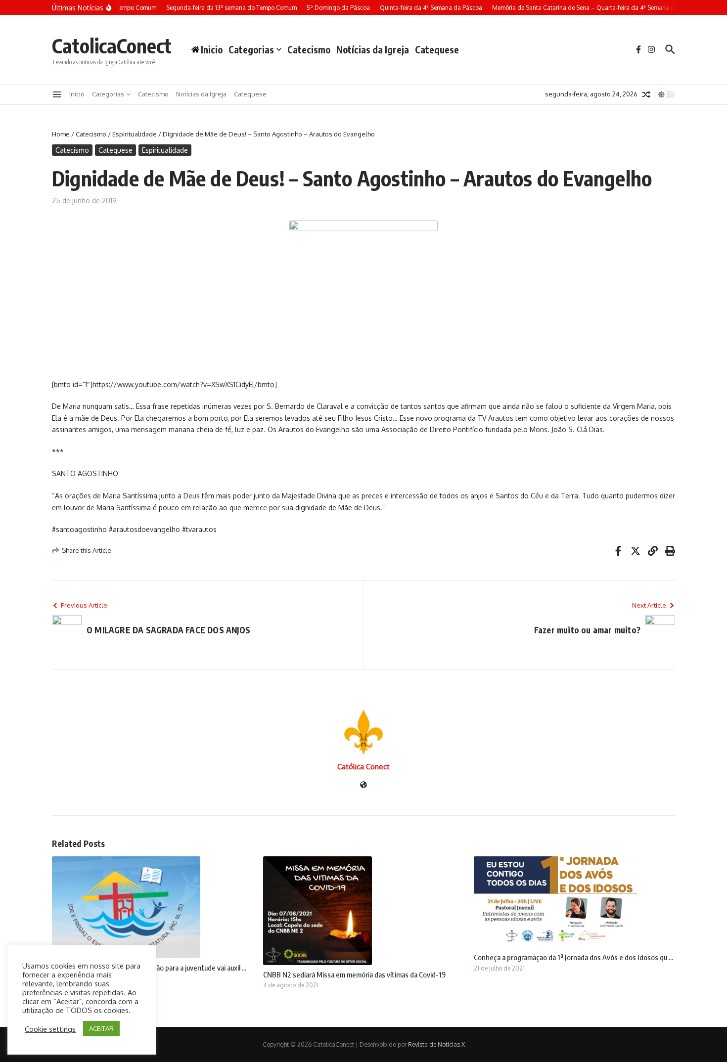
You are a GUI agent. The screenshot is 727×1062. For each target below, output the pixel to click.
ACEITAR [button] (101, 1028)
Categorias (251, 49)
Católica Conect (363, 766)
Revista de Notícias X (436, 1044)
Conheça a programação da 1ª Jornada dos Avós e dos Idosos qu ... (573, 957)
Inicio (77, 94)
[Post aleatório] (646, 94)
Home (61, 134)
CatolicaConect (112, 45)
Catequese (437, 49)
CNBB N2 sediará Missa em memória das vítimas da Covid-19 (354, 974)
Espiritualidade (134, 134)
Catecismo (308, 49)
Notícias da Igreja (372, 49)
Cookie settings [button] (50, 1028)
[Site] (363, 785)
